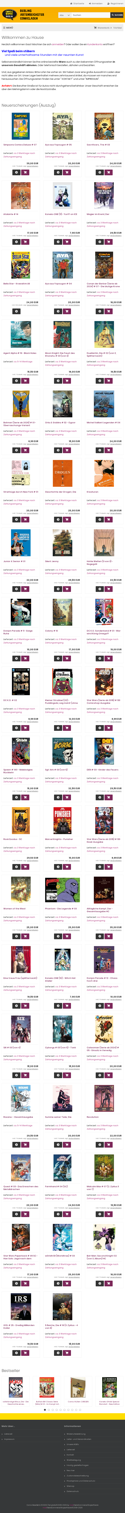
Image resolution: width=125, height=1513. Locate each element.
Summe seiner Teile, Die (58, 1117)
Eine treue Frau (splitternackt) (20, 978)
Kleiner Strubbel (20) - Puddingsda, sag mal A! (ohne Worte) (61, 703)
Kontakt (70, 1454)
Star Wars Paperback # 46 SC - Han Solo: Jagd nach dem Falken (20, 1258)
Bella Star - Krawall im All (16, 283)
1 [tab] (45, 1410)
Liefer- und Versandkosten (79, 1439)
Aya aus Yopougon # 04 (58, 283)
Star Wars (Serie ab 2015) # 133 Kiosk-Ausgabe (103, 840)
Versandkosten (32, 166)
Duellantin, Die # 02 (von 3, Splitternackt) (101, 354)
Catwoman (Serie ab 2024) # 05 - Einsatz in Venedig (103, 1049)
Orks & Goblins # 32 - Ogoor (60, 422)
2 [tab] (48, 1410)
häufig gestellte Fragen (78, 1465)
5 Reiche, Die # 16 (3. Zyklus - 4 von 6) (61, 1327)
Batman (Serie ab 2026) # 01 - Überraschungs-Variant (19, 424)
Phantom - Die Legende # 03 (61, 908)
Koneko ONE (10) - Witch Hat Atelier (60, 979)
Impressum (9, 1439)
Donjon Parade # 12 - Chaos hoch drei (102, 979)
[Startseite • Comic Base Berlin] (23, 15)
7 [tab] (68, 1410)
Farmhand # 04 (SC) (56, 1186)
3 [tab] (52, 1410)
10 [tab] (80, 1410)
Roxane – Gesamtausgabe (18, 1117)
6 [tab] (64, 1410)
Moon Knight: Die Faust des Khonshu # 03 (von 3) (60, 354)
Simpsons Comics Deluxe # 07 (20, 144)
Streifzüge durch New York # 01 (20, 491)
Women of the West (14, 908)
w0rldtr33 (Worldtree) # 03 (60, 1255)
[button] (64, 15)
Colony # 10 (51, 630)
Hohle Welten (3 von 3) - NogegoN (100, 563)
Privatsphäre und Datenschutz (81, 1481)
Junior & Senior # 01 (14, 561)
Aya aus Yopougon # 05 (58, 144)
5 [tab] (60, 1410)
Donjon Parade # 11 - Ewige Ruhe (18, 632)
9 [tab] (76, 1410)
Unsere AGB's (73, 1444)
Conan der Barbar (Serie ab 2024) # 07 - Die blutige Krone (103, 285)
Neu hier (71, 1470)
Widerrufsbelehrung (76, 1434)
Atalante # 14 (10, 214)
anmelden (58, 44)
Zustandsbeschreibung (78, 1475)
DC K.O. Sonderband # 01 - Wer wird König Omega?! (104, 632)
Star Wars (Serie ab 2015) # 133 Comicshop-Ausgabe (103, 702)
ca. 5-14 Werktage (23, 361)
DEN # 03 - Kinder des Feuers (102, 769)
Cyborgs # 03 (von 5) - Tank (60, 1047)
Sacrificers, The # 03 (98, 144)
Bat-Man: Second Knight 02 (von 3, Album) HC (102, 1257)
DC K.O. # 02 (10, 700)
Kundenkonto (95, 44)
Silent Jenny (52, 561)
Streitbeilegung (74, 1460)
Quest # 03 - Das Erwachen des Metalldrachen (20, 1188)
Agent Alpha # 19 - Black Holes (19, 353)
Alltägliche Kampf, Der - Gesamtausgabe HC (100, 910)
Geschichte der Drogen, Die (60, 491)
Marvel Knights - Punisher (59, 839)
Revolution (93, 1117)
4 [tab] (56, 1410)
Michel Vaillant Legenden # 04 (103, 422)
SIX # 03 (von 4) (12, 1047)
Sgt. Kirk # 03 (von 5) (56, 769)
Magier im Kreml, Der (98, 214)
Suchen (116, 15)
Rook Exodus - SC (12, 839)
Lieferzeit (8, 1434)
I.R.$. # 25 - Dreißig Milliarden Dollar (19, 1327)
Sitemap (70, 1486)
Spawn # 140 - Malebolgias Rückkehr (18, 771)
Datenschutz (73, 1491)
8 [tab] (72, 1410)
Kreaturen (92, 491)
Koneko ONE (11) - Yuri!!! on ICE (61, 214)
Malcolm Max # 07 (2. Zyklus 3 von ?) (103, 1188)
